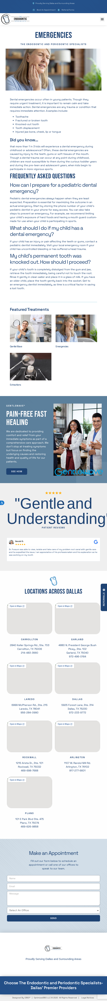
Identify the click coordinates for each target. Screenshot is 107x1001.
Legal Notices (87, 997)
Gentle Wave (16, 346)
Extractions (15, 384)
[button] (102, 19)
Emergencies (62, 346)
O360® (27, 997)
